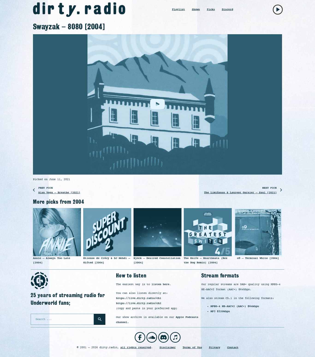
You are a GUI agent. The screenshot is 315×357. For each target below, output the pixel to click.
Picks (211, 9)
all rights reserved (135, 347)
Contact (232, 347)
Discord (227, 9)
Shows (196, 9)
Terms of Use (192, 347)
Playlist (178, 9)
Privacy (214, 347)
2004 (78, 202)
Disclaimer (168, 347)
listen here (160, 284)
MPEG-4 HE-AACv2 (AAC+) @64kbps (235, 306)
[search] (99, 319)
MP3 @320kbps (220, 311)
